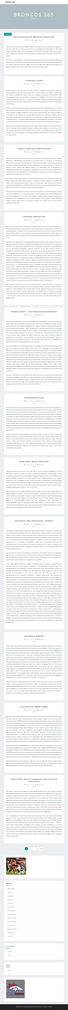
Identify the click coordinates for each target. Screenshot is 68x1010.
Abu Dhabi (32, 244)
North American (18, 276)
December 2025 (11, 918)
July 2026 (10, 892)
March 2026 (10, 907)
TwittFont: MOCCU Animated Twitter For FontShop (34, 780)
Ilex (23, 730)
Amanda (39, 40)
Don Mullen (43, 169)
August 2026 (10, 889)
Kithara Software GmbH (34, 707)
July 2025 (10, 936)
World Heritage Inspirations (34, 148)
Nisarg (50, 1006)
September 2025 (12, 929)
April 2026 (10, 903)
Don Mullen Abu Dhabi (38, 278)
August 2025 (10, 932)
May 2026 (10, 899)
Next (42, 848)
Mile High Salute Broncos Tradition (34, 37)
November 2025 (11, 921)
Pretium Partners (28, 573)
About (9, 970)
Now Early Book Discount (34, 461)
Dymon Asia (16, 542)
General (9, 951)
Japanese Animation (34, 216)
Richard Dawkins (34, 636)
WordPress (38, 1006)
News (9, 955)
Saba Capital (16, 677)
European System (34, 398)
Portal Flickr (15, 591)
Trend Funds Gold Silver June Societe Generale (41, 796)
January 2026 (11, 914)
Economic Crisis (34, 80)
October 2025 (11, 925)
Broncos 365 (10, 2)
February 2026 (11, 910)
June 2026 (10, 896)
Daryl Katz (58, 128)
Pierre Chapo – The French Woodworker (34, 312)
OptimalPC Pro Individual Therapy (34, 521)
